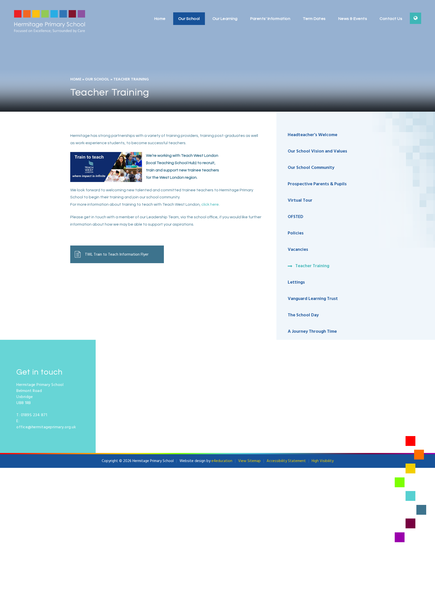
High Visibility (323, 461)
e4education (221, 461)
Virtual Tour (300, 200)
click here (210, 204)
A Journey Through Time (312, 331)
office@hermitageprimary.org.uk (46, 427)
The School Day (303, 315)
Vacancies (298, 249)
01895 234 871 (34, 415)
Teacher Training (131, 79)
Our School (97, 79)
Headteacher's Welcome (312, 135)
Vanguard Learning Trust (313, 298)
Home (75, 79)
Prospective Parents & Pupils (317, 184)
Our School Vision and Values (317, 151)
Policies (296, 233)
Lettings (296, 282)
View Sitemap (249, 461)
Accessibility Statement (286, 461)
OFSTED (296, 217)
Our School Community (311, 167)
